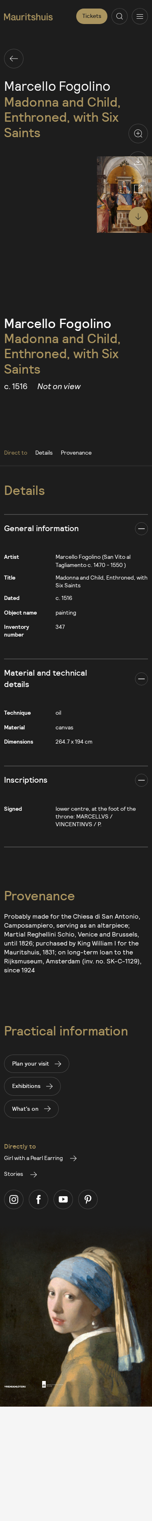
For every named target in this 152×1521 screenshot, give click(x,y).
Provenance (76, 452)
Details (44, 452)
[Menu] (140, 16)
